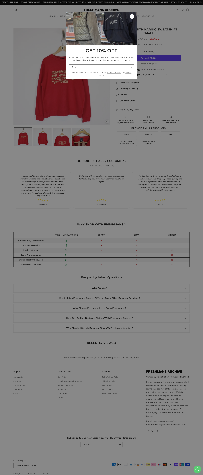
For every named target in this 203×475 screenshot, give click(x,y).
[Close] (132, 16)
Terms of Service (114, 72)
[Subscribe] (131, 67)
